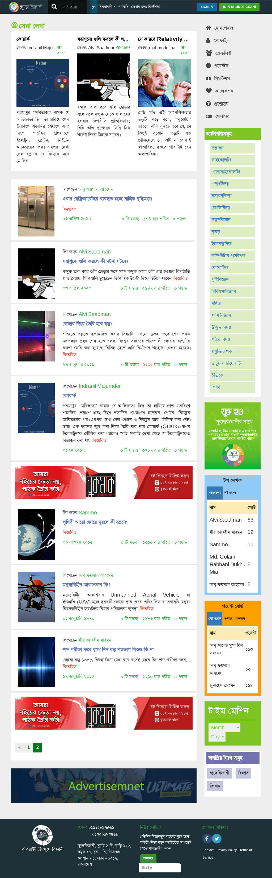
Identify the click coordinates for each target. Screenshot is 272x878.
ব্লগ (94, 7)
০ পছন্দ (179, 219)
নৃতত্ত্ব (215, 232)
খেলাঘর (222, 116)
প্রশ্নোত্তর (220, 104)
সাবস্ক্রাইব (148, 858)
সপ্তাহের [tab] (228, 619)
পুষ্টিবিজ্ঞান (219, 280)
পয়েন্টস (220, 66)
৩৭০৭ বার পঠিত (156, 450)
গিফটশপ (221, 78)
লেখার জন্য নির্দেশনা (145, 7)
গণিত (216, 304)
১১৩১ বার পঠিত (156, 365)
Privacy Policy (226, 850)
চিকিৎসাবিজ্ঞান (223, 292)
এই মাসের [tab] (230, 493)
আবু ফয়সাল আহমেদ (95, 189)
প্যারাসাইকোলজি (225, 172)
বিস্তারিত (69, 209)
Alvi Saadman (95, 252)
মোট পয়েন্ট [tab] (215, 619)
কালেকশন (223, 91)
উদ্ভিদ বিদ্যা (221, 327)
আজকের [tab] (240, 619)
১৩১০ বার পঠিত (156, 542)
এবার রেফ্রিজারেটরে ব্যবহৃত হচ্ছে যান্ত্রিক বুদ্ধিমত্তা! (107, 198)
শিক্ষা (215, 387)
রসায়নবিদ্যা (221, 196)
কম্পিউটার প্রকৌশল (228, 256)
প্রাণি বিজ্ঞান (221, 316)
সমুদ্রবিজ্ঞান (220, 220)
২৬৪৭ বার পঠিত (156, 288)
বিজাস (243, 773)
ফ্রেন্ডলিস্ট (222, 53)
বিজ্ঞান (215, 786)
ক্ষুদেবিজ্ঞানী (219, 773)
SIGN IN (207, 7)
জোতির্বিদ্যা (220, 208)
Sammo (88, 513)
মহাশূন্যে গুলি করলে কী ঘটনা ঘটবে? (103, 39)
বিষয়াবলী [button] (106, 7)
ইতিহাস (218, 375)
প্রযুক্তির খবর (222, 351)
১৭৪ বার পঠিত (156, 219)
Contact (208, 850)
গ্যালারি (123, 7)
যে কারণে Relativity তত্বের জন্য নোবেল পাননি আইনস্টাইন (164, 39)
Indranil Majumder (100, 386)
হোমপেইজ (223, 28)
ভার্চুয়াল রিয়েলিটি (226, 363)
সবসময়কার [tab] (215, 493)
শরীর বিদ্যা (220, 339)
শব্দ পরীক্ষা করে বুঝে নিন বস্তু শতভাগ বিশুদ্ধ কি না (108, 649)
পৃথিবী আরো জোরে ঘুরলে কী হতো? (95, 522)
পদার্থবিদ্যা (220, 184)
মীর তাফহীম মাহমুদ (95, 640)
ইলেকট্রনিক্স (221, 244)
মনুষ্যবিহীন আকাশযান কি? (86, 584)
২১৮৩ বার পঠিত (156, 619)
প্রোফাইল (221, 40)
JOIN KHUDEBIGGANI (239, 7)
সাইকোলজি (221, 160)
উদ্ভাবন (217, 148)
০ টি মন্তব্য (130, 219)
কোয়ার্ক (23, 39)
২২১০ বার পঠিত (156, 677)
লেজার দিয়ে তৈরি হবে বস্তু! (87, 324)
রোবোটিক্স (219, 268)
